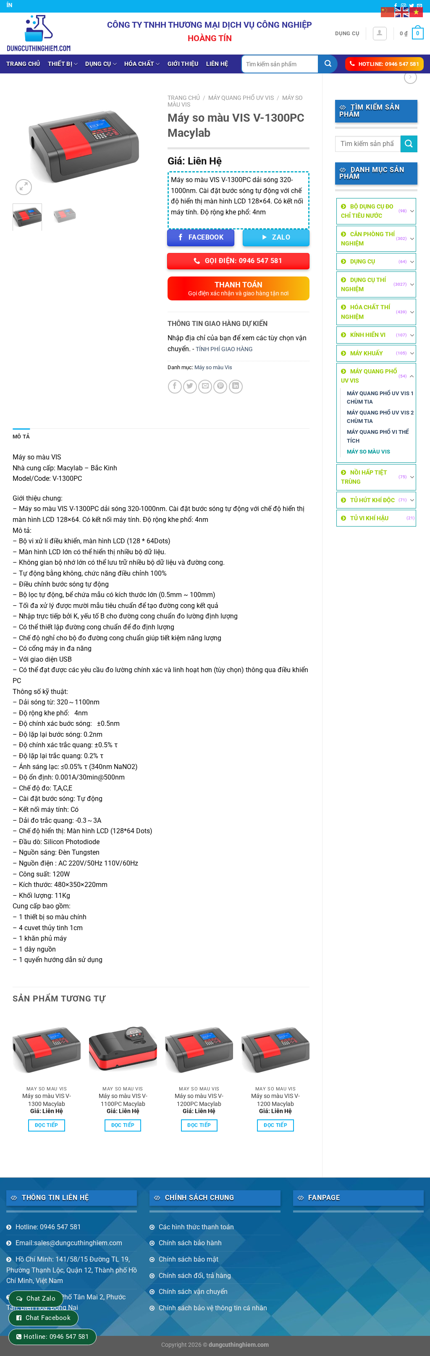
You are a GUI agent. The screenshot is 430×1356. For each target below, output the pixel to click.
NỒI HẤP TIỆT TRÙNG (364, 477)
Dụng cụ (347, 33)
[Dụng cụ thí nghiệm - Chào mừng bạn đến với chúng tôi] (38, 33)
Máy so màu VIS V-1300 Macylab (46, 1100)
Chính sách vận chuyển (193, 1292)
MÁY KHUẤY (366, 353)
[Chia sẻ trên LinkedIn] (236, 387)
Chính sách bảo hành (190, 1243)
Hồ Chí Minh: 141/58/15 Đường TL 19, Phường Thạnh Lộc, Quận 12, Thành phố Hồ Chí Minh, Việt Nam (71, 1270)
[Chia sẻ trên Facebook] (175, 387)
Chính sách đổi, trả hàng (195, 1276)
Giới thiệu (183, 64)
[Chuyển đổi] (412, 211)
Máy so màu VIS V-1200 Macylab (275, 1100)
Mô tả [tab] (21, 436)
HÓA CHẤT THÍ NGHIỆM (365, 312)
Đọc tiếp (46, 1125)
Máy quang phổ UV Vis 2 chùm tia (380, 416)
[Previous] (26, 143)
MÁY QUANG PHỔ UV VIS (369, 376)
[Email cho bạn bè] (205, 387)
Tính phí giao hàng (224, 349)
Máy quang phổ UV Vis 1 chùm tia (380, 397)
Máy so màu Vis (368, 452)
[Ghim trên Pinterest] (220, 387)
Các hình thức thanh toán (196, 1227)
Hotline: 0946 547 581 (48, 1227)
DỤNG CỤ (98, 64)
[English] (402, 12)
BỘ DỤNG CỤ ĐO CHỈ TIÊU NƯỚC (367, 211)
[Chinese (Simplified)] (388, 12)
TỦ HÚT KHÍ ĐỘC (372, 500)
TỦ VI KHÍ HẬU (369, 518)
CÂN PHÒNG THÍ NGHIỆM (368, 239)
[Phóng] (24, 187)
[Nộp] (328, 64)
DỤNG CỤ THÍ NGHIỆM (363, 284)
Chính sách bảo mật (188, 1259)
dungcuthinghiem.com (239, 1344)
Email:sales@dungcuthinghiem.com (69, 1243)
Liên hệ (217, 64)
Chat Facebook (48, 1318)
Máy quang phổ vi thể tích (378, 436)
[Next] (141, 143)
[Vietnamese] (416, 12)
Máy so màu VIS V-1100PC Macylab (123, 1100)
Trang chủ (23, 64)
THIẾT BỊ (60, 64)
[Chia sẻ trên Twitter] (190, 387)
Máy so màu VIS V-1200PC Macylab (199, 1100)
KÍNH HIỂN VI (367, 334)
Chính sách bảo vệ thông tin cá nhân (213, 1308)
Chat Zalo (40, 1298)
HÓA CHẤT (139, 64)
